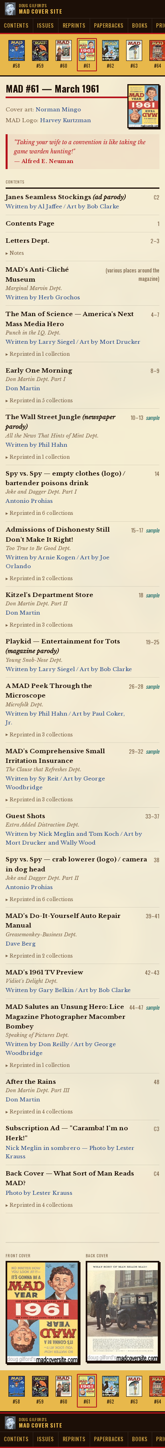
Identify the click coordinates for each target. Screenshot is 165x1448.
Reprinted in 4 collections (41, 1112)
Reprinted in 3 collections (41, 625)
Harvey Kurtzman (65, 120)
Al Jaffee (50, 206)
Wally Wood (78, 842)
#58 (16, 65)
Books (139, 25)
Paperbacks (108, 25)
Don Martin (23, 388)
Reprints (74, 25)
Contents (16, 25)
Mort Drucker (120, 342)
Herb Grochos (59, 297)
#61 (87, 65)
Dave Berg (21, 943)
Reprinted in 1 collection (40, 354)
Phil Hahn (52, 445)
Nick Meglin (56, 834)
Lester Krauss (52, 1193)
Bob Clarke (103, 206)
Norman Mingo (58, 109)
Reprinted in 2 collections (41, 578)
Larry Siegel (56, 342)
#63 (134, 65)
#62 (110, 65)
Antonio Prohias (29, 501)
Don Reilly (53, 1044)
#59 (40, 65)
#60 (63, 65)
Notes (17, 253)
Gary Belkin (56, 990)
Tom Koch (104, 834)
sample (152, 417)
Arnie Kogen (56, 557)
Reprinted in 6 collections (41, 513)
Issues (45, 25)
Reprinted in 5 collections (41, 400)
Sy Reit (48, 778)
